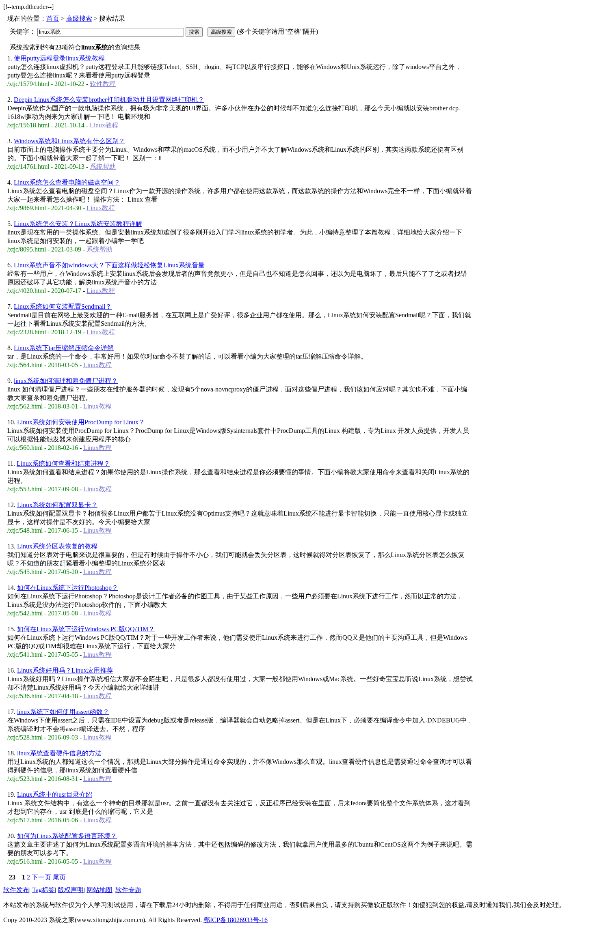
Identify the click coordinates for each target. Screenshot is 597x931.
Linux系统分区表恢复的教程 (57, 546)
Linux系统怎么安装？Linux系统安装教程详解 (78, 223)
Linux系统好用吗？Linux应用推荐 (65, 670)
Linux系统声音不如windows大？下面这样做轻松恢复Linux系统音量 (109, 265)
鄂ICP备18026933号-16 (235, 919)
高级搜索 (79, 18)
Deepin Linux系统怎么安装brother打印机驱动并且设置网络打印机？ (109, 99)
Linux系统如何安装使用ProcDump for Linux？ (81, 422)
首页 (52, 18)
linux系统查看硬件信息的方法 (59, 753)
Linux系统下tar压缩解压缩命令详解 (64, 347)
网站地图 (99, 889)
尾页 (59, 877)
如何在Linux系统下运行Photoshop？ (67, 587)
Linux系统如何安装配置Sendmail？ (63, 306)
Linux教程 (104, 125)
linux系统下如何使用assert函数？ (63, 711)
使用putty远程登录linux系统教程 (59, 58)
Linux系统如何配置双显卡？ (57, 504)
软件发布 (16, 889)
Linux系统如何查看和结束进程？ (63, 463)
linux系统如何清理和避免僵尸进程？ (66, 380)
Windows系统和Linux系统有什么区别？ (69, 141)
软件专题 (128, 889)
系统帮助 (103, 166)
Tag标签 (43, 889)
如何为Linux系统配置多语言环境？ (67, 835)
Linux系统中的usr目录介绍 (54, 794)
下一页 (41, 877)
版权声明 (71, 889)
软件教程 (103, 83)
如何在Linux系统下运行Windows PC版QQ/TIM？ (86, 629)
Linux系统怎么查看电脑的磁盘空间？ (67, 182)
